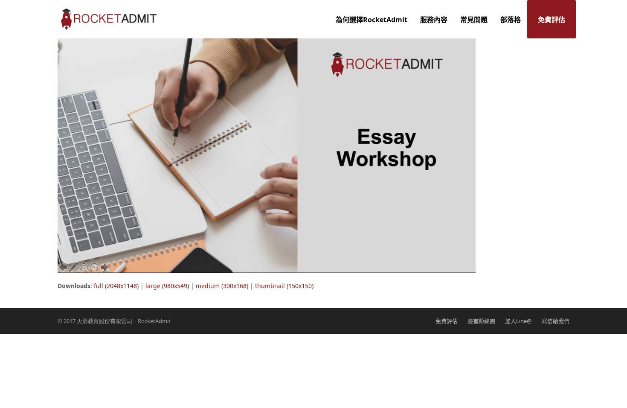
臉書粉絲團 (481, 321)
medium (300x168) (222, 286)
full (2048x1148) (116, 286)
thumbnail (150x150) (284, 286)
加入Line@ (518, 321)
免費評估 (446, 321)
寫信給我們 (555, 321)
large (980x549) (167, 286)
